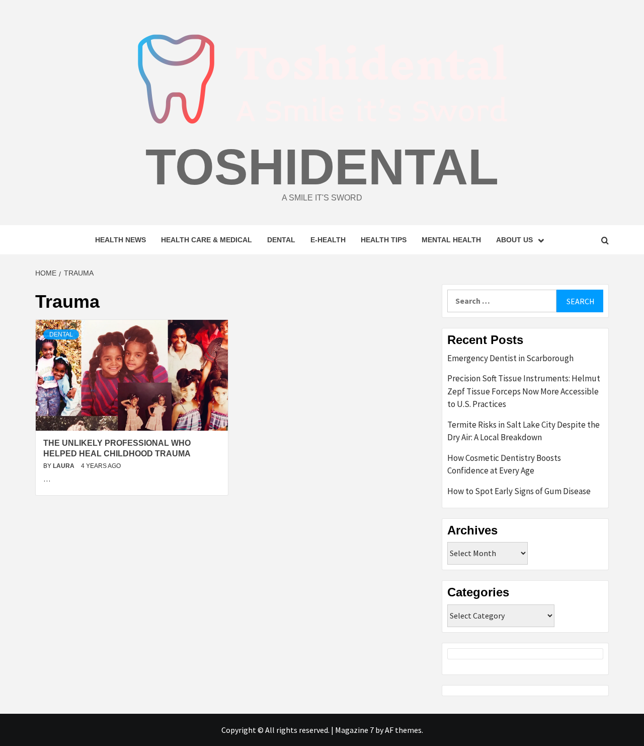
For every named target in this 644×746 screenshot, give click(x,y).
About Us (514, 240)
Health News (120, 240)
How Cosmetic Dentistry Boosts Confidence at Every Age (504, 464)
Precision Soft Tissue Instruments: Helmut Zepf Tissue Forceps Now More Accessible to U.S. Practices (523, 391)
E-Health (328, 240)
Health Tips (384, 240)
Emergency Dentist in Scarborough (510, 358)
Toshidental (322, 167)
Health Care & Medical (206, 240)
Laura (64, 465)
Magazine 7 (354, 730)
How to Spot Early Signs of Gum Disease (519, 491)
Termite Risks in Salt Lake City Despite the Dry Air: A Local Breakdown (523, 431)
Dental (281, 240)
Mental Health (451, 240)
